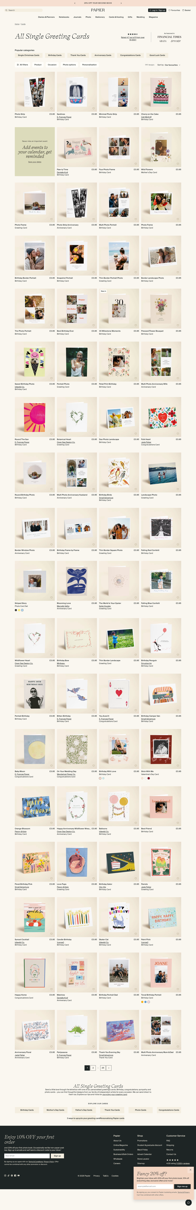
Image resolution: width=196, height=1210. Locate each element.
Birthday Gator (105, 884)
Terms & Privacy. (184, 1192)
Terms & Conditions (36, 1161)
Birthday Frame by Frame (68, 550)
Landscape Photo (149, 495)
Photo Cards (140, 1110)
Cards (23, 24)
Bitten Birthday (64, 716)
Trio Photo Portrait (23, 331)
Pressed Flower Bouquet (152, 331)
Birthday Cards (55, 55)
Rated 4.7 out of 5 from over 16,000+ (133, 39)
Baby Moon (20, 771)
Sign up (57, 1156)
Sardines (61, 114)
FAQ (168, 1141)
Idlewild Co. (20, 387)
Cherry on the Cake (150, 114)
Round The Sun (22, 439)
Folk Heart (146, 439)
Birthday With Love (107, 771)
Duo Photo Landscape (109, 439)
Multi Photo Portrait (108, 225)
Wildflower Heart (22, 660)
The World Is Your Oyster (110, 603)
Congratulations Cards (130, 55)
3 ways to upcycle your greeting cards (84, 1118)
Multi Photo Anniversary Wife (154, 384)
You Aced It (104, 716)
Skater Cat (103, 939)
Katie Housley (105, 606)
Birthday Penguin (149, 660)
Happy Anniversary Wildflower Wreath (74, 828)
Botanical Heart (64, 439)
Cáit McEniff (146, 117)
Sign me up (182, 1186)
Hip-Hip (102, 887)
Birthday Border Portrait (25, 278)
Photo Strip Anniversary (67, 225)
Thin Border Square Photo (111, 550)
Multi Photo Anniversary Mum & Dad (157, 1052)
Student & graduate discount (149, 1145)
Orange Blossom (22, 828)
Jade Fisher (146, 442)
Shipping (170, 1145)
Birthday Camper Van (150, 716)
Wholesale (117, 1159)
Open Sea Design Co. (66, 442)
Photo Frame (20, 225)
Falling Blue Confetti (150, 603)
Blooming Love (64, 603)
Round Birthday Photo (25, 495)
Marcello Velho (63, 606)
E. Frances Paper (64, 117)
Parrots (144, 884)
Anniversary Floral (23, 1052)
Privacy (96, 1176)
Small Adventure (106, 497)
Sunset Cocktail (22, 939)
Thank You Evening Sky (109, 1052)
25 (103, 1068)
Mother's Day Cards (55, 1110)
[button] (190, 1170)
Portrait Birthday (22, 716)
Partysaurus (62, 1052)
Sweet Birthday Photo (24, 384)
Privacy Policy (49, 1161)
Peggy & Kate (20, 831)
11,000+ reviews (183, 1163)
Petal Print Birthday (107, 384)
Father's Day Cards (83, 1110)
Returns (169, 1150)
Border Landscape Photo (152, 278)
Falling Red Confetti (150, 550)
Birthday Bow (63, 660)
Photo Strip (20, 114)
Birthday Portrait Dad (108, 995)
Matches (61, 995)
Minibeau (61, 663)
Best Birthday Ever (65, 331)
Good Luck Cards (157, 55)
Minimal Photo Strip (108, 114)
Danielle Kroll (62, 172)
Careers (116, 1163)
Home (17, 24)
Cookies (115, 1176)
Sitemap (141, 1163)
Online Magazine (120, 1145)
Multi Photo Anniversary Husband (72, 495)
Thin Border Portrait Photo (111, 278)
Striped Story (21, 603)
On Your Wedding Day (66, 771)
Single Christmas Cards (28, 55)
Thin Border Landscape (109, 660)
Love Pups (61, 884)
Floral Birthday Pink (23, 884)
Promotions (142, 1141)
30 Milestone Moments (110, 331)
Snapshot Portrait (65, 278)
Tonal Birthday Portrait (151, 995)
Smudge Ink (146, 663)
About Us (117, 1141)
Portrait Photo (63, 384)
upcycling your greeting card (114, 1094)
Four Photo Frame (107, 169)
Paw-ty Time (62, 169)
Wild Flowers (147, 169)
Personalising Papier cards (112, 1118)
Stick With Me (147, 771)
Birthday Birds (105, 495)
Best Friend (146, 828)
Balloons (103, 828)
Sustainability (119, 1150)
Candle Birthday (64, 939)
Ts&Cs (105, 1176)
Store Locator (143, 1159)
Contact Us (171, 1154)
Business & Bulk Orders (123, 1154)
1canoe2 (60, 942)
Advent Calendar (144, 1154)
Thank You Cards (78, 55)
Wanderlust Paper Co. (66, 774)
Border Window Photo (25, 550)
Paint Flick (146, 939)
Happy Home (21, 995)
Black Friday (142, 1150)
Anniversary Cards (103, 55)
